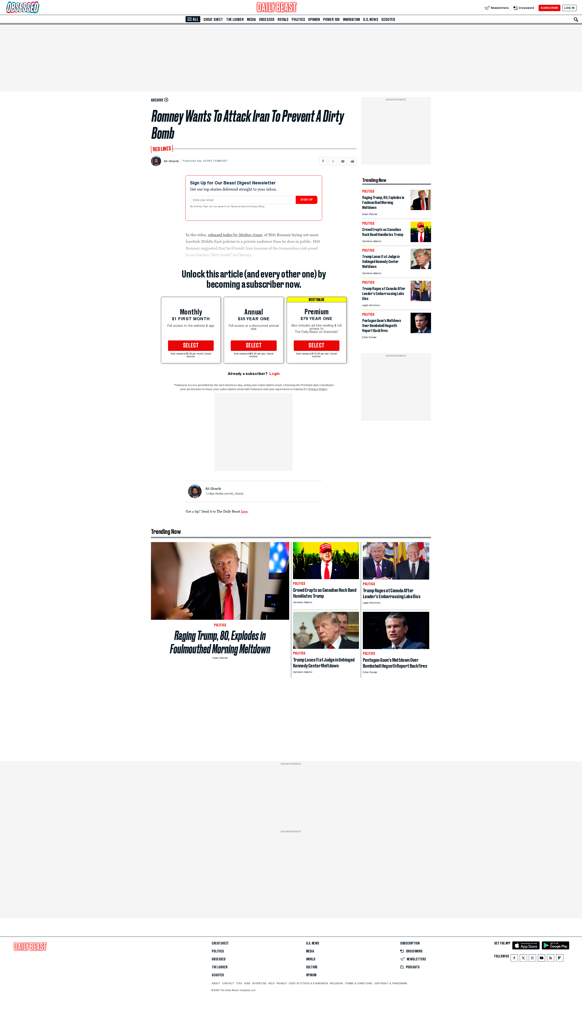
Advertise (259, 983)
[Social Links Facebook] (514, 959)
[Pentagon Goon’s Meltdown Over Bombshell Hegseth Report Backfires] (421, 332)
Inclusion (336, 983)
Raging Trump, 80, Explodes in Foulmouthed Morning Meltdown (220, 642)
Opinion (314, 19)
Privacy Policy (257, 207)
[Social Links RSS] (550, 959)
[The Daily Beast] (277, 8)
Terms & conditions (358, 983)
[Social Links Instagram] (532, 959)
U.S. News (370, 19)
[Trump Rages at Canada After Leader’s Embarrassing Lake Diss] (421, 300)
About (216, 983)
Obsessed (266, 19)
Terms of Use (238, 207)
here (244, 511)
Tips (239, 983)
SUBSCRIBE (549, 8)
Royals (283, 19)
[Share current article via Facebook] (323, 161)
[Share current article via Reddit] (352, 161)
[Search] (576, 19)
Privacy (281, 983)
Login (274, 374)
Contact (228, 983)
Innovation (351, 19)
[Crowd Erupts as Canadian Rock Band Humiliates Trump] (421, 241)
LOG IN (569, 8)
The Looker (235, 19)
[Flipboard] (559, 959)
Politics (298, 19)
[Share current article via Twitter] (333, 161)
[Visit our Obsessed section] (37, 8)
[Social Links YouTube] (541, 959)
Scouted (388, 19)
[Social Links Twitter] (523, 959)
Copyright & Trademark (390, 983)
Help (271, 983)
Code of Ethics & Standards (308, 983)
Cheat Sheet (213, 19)
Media (251, 19)
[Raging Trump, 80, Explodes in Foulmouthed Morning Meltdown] (421, 209)
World (310, 959)
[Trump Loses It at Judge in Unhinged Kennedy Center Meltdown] (421, 268)
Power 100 (331, 19)
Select (191, 346)
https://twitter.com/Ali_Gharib (225, 494)
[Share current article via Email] (343, 161)
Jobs (247, 983)
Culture (312, 967)
